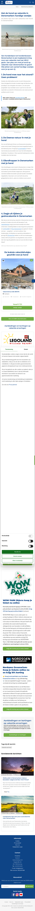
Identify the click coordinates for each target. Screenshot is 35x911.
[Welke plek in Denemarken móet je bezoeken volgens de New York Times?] (17, 775)
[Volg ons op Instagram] (17, 894)
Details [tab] (26, 349)
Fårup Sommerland (16, 229)
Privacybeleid (17, 843)
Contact (6, 902)
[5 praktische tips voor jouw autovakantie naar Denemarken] (17, 813)
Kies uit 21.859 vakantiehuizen (17, 319)
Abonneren (30, 886)
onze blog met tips (19, 97)
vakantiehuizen (5, 224)
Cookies (17, 841)
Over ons (17, 845)
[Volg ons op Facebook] (13, 894)
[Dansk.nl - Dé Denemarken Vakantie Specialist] (9, 2)
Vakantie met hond (6, 747)
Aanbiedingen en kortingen (17, 903)
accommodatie (22, 148)
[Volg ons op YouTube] (21, 894)
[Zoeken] (33, 2)
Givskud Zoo (11, 235)
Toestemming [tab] (9, 349)
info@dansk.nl (19, 868)
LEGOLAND (6, 229)
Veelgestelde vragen (18, 847)
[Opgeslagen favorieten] (30, 2)
